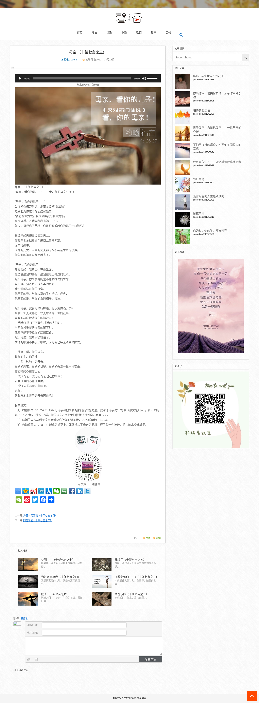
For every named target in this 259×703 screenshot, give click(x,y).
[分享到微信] (56, 491)
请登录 (24, 618)
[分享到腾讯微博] (41, 491)
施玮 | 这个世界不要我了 (208, 76)
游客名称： (33, 625)
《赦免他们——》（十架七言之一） (136, 576)
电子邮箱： (33, 632)
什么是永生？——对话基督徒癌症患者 (217, 162)
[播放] (20, 78)
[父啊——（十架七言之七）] (28, 564)
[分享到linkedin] (79, 491)
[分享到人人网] (49, 491)
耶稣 (158, 538)
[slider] (153, 78)
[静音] (144, 78)
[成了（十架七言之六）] (28, 598)
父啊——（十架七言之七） (58, 559)
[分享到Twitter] (87, 491)
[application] (88, 78)
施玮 (88, 59)
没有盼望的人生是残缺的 (208, 196)
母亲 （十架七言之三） (87, 52)
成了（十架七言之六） (55, 594)
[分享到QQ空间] (25, 491)
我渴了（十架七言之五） (130, 559)
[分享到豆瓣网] (64, 491)
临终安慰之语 (201, 110)
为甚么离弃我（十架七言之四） (40, 515)
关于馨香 (179, 252)
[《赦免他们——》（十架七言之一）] (101, 581)
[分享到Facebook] (72, 491)
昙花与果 (198, 213)
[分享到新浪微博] (33, 491)
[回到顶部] (252, 696)
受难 (148, 538)
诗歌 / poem (70, 59)
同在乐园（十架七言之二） (37, 520)
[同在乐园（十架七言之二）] (101, 598)
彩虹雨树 (198, 179)
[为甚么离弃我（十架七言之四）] (28, 581)
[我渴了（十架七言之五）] (101, 564)
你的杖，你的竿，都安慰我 (210, 230)
